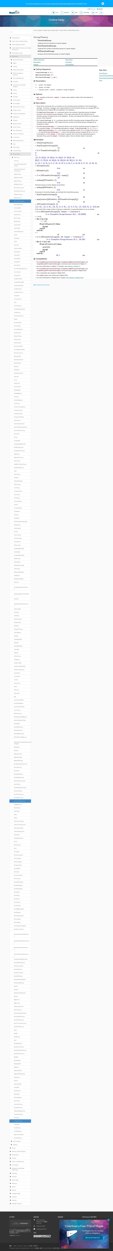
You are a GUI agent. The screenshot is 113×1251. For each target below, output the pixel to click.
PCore (15, 841)
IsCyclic (16, 504)
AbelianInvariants (18, 177)
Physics (14, 1148)
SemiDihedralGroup (19, 1026)
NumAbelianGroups (19, 777)
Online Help (47, 30)
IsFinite (16, 531)
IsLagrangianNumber (19, 555)
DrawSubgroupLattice (19, 349)
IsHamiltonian (17, 541)
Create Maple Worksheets (18, 44)
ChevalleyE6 (17, 251)
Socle (15, 1040)
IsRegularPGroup (18, 629)
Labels (15, 686)
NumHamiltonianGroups (20, 787)
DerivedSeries (17, 326)
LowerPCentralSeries (19, 706)
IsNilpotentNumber (19, 578)
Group (15, 437)
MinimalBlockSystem (19, 733)
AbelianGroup (17, 174)
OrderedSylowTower (19, 831)
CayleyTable (17, 228)
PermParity (17, 895)
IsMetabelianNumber (19, 565)
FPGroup (16, 396)
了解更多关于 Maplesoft (14, 1235)
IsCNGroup (17, 498)
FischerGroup (17, 386)
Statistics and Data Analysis (19, 1151)
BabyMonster (17, 214)
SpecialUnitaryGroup (19, 1053)
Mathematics (15, 56)
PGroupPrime (17, 919)
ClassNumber (17, 272)
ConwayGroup (17, 299)
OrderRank (17, 834)
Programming (15, 1154)
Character (16, 245)
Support (16, 1080)
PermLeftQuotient (18, 882)
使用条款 (37, 1248)
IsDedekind (17, 511)
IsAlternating (17, 484)
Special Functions (17, 123)
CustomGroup (17, 305)
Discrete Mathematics (18, 78)
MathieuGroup (17, 713)
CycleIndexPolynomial (19, 309)
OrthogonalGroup (18, 838)
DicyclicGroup (17, 332)
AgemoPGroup (17, 181)
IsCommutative (18, 501)
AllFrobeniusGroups (19, 187)
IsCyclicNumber (18, 508)
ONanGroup (17, 807)
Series (15, 1030)
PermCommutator (18, 855)
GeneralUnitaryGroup (19, 430)
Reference (14, 1183)
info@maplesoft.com (41, 1229)
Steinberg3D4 (17, 1063)
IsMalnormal (17, 558)
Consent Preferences (48, 1248)
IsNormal (16, 582)
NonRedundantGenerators (20, 764)
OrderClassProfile (18, 828)
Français (20, 1245)
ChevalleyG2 (17, 265)
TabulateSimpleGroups (19, 1111)
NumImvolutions (18, 791)
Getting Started (16, 37)
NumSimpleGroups (18, 797)
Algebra (15, 63)
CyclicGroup (17, 312)
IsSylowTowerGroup (19, 669)
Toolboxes (14, 1197)
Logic (14, 144)
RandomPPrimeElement (20, 979)
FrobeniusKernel (18, 413)
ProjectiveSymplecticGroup (20, 959)
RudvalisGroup (17, 1009)
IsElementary (17, 525)
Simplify (16, 1033)
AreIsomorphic (17, 211)
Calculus (15, 66)
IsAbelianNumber (18, 481)
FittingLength (17, 390)
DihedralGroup (18, 336)
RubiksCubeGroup (18, 1006)
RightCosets (17, 1003)
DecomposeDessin (18, 315)
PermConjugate (18, 861)
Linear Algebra (16, 103)
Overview (16, 160)
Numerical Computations (19, 113)
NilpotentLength (18, 757)
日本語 (30, 1245)
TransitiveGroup (18, 1121)
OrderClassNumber (19, 821)
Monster (16, 750)
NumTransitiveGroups (19, 801)
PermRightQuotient (19, 909)
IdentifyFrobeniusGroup (20, 464)
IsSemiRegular (17, 632)
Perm (15, 848)
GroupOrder (17, 440)
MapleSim (14, 1200)
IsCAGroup (17, 487)
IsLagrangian (17, 552)
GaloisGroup (17, 420)
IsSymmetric (17, 673)
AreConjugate (17, 208)
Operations (17, 811)
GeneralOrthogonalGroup (20, 427)
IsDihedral (16, 518)
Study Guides (15, 1180)
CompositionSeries (18, 285)
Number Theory (17, 110)
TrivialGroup (17, 1127)
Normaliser (17, 770)
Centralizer (17, 238)
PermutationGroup (18, 915)
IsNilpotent (17, 575)
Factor (15, 380)
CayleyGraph (17, 224)
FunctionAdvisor (17, 150)
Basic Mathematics (17, 130)
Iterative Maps (16, 100)
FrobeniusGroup (18, 410)
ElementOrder (17, 356)
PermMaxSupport (18, 885)
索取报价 (101, 9)
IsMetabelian (17, 562)
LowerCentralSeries (19, 700)
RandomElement (18, 969)
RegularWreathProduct (20, 993)
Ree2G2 (16, 989)
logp (15, 696)
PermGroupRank (18, 875)
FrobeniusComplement (19, 407)
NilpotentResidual (18, 760)
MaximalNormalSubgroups (20, 716)
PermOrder (17, 892)
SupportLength (17, 1084)
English (15, 1245)
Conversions (16, 137)
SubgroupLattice (18, 1070)
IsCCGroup (17, 494)
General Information (18, 59)
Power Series (16, 147)
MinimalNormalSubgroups (20, 737)
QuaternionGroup (18, 966)
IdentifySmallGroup (19, 467)
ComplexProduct (18, 278)
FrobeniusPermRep (19, 417)
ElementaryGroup (18, 353)
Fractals (15, 93)
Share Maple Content (17, 53)
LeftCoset (16, 690)
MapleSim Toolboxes (17, 1203)
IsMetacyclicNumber (19, 572)
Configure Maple (16, 1193)
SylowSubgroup (18, 1097)
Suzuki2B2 (16, 1087)
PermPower (17, 898)
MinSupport (17, 747)
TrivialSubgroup (18, 1131)
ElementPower (17, 363)
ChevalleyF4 (17, 262)
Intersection (17, 474)
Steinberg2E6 (17, 1060)
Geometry (15, 96)
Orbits (15, 818)
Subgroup (16, 1067)
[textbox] (95, 108)
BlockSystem (17, 221)
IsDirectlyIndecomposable (20, 521)
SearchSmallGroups (19, 1020)
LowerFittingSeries (18, 703)
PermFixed (16, 872)
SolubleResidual (18, 1043)
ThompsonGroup (18, 1114)
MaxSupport (17, 723)
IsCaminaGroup (18, 491)
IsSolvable (16, 649)
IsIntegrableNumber (19, 548)
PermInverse (17, 878)
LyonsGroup (17, 710)
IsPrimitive (16, 615)
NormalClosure (18, 767)
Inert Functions (17, 1141)
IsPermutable (17, 609)
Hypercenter (17, 460)
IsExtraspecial (17, 528)
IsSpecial (16, 652)
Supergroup (17, 1077)
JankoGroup (17, 683)
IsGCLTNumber (18, 538)
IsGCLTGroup (17, 535)
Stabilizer (16, 1057)
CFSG (15, 241)
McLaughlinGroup (18, 727)
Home (35, 30)
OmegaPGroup (17, 804)
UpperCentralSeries (19, 1134)
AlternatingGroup (18, 204)
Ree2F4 (16, 986)
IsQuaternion (17, 622)
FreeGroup (17, 403)
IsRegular (16, 625)
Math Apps (14, 1173)
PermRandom (17, 905)
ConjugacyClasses (18, 292)
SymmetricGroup (18, 1104)
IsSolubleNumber (18, 646)
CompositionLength (19, 282)
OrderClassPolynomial (19, 824)
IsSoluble (16, 642)
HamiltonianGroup (18, 447)
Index (15, 471)
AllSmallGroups (18, 197)
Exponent (16, 376)
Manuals (14, 1190)
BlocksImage (17, 218)
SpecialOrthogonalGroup (20, 1050)
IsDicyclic (16, 514)
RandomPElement (18, 976)
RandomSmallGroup (19, 982)
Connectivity (15, 1165)
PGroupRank (17, 922)
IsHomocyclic (17, 545)
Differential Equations (18, 69)
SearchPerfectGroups (19, 1016)
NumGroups (17, 784)
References (17, 157)
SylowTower (17, 1100)
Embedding (16, 369)
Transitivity (17, 1124)
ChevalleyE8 (17, 258)
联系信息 (36, 1217)
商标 (55, 1248)
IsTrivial (16, 679)
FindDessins (17, 383)
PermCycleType (18, 865)
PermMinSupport (18, 888)
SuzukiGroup (17, 1090)
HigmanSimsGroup (18, 457)
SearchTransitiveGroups (20, 1023)
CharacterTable (18, 248)
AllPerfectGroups (18, 194)
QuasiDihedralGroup (19, 962)
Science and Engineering (18, 1161)
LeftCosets (16, 693)
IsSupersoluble (17, 663)
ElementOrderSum (18, 359)
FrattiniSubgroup (18, 400)
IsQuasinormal (18, 619)
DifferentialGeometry (18, 140)
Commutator (17, 275)
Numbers (15, 1144)
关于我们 (12, 1217)
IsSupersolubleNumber (19, 666)
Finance (15, 90)
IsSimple (16, 636)
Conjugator (17, 295)
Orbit (15, 814)
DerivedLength (17, 322)
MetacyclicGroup (18, 730)
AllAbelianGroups (18, 184)
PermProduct (17, 902)
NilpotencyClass (18, 753)
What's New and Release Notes (20, 41)
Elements (16, 366)
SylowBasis (17, 1094)
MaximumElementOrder (20, 720)
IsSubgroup (17, 659)
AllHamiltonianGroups (19, 191)
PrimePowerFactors (19, 929)
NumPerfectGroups (19, 794)
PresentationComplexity (20, 925)
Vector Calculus (17, 127)
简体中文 (36, 1245)
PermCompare (17, 858)
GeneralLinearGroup (19, 423)
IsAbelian (16, 477)
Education (14, 1176)
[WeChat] (49, 1236)
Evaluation (15, 81)
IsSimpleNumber (18, 639)
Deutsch (25, 1245)
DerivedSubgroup (18, 329)
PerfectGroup (17, 845)
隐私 (41, 1248)
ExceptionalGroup (18, 373)
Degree (16, 319)
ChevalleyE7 (17, 255)
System (14, 1186)
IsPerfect (16, 599)
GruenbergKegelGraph (19, 444)
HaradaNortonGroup (19, 450)
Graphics (14, 1158)
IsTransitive (17, 676)
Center (15, 235)
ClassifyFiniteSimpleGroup (20, 268)
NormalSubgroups (18, 774)
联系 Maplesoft (91, 9)
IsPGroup (16, 612)
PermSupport (17, 912)
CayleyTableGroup (18, 231)
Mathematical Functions (19, 106)
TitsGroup (16, 1117)
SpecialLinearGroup (19, 1047)
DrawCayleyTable (18, 346)
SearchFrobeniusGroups (20, 1013)
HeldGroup (16, 454)
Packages (15, 120)
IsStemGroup (17, 656)
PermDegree (17, 868)
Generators (17, 433)
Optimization (16, 117)
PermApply (16, 851)
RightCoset (17, 999)
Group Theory (16, 154)
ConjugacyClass (18, 288)
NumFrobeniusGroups (19, 780)
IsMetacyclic (17, 568)
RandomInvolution (18, 972)
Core (15, 302)
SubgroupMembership (19, 1074)
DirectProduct (17, 342)
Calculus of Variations (18, 133)
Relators (16, 996)
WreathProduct (18, 1138)
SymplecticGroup (18, 1107)
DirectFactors (17, 339)
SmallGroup (17, 1036)
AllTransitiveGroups (19, 201)
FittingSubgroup (18, 393)
